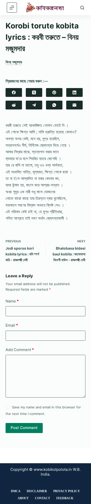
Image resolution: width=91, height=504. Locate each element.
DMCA (15, 491)
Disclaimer (37, 491)
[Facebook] (14, 92)
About (23, 498)
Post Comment (24, 427)
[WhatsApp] (54, 105)
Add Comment (20, 349)
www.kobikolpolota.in (53, 469)
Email (12, 325)
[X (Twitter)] (34, 92)
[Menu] (12, 8)
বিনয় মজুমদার (14, 62)
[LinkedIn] (74, 92)
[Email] (74, 105)
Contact (42, 498)
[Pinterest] (54, 92)
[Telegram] (34, 105)
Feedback (64, 498)
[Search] (82, 8)
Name (12, 301)
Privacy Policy (66, 491)
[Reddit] (14, 105)
